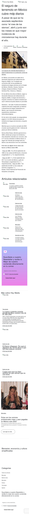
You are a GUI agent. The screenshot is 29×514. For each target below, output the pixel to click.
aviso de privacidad (14, 274)
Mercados (3, 413)
